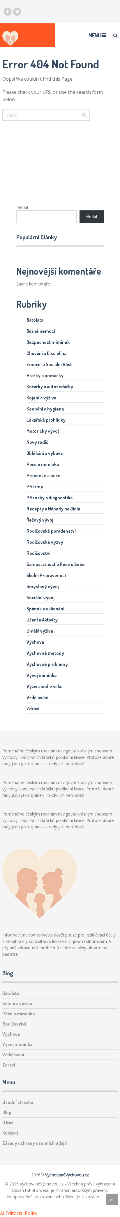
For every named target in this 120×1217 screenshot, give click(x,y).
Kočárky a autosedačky (50, 386)
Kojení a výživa (41, 398)
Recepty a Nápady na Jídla (53, 509)
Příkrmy (35, 486)
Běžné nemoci (41, 331)
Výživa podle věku (45, 686)
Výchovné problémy (47, 664)
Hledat (22, 207)
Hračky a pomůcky (45, 375)
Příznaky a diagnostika (50, 498)
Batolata (35, 320)
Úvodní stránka (17, 1102)
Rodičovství (38, 553)
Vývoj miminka (42, 675)
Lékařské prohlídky (46, 420)
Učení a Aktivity (42, 620)
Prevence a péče (43, 475)
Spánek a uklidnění (45, 609)
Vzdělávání (37, 697)
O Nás (7, 1123)
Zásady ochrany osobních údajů (34, 1143)
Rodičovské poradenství (51, 531)
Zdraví (33, 708)
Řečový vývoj (40, 520)
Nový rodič (37, 442)
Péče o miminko (43, 464)
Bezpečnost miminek (48, 342)
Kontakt (10, 1133)
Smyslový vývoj (43, 586)
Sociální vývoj (40, 597)
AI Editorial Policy (18, 1213)
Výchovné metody (45, 653)
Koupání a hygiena (45, 409)
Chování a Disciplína (46, 353)
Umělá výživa (40, 631)
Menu (95, 35)
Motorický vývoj (43, 431)
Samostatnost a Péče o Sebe (56, 564)
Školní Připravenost (46, 575)
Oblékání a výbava (45, 453)
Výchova (35, 642)
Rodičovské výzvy (45, 542)
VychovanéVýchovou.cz (67, 1175)
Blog (6, 1112)
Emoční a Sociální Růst (49, 364)
